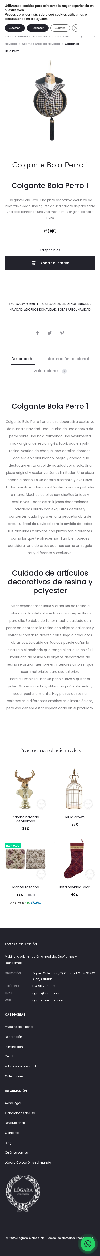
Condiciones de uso (20, 1113)
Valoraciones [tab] (49, 371)
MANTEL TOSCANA (25, 887)
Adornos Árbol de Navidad (41, 44)
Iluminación (14, 1047)
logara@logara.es (45, 993)
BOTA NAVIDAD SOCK (74, 887)
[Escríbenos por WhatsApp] (88, 1244)
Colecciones (14, 1076)
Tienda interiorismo (32, 36)
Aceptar (14, 28)
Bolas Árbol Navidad (74, 309)
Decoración (13, 1037)
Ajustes (60, 28)
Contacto (12, 1133)
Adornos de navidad (20, 1066)
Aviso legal (13, 1103)
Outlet (9, 1056)
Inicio (9, 36)
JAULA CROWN (74, 817)
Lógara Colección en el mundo (28, 1162)
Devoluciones (15, 1123)
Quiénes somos (16, 1152)
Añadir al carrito (54, 263)
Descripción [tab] (23, 358)
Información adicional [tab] (67, 358)
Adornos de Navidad (40, 309)
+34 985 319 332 (43, 986)
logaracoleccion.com (48, 1000)
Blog (8, 1143)
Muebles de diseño (19, 1027)
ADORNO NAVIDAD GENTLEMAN (25, 819)
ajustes (42, 19)
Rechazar (38, 28)
